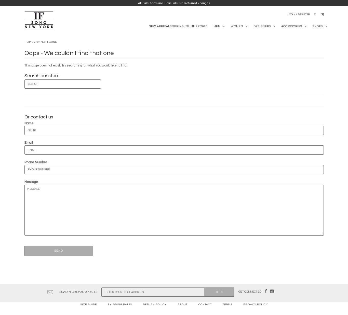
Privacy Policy (255, 304)
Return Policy (155, 304)
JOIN (219, 292)
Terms (227, 304)
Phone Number (35, 162)
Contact (205, 304)
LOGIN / (292, 14)
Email (28, 142)
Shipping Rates (120, 304)
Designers (262, 26)
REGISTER (304, 14)
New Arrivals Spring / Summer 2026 (178, 26)
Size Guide (88, 304)
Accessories (291, 26)
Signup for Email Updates (78, 292)
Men (216, 26)
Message (31, 182)
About (183, 304)
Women (237, 26)
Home (29, 41)
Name (29, 123)
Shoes (318, 26)
